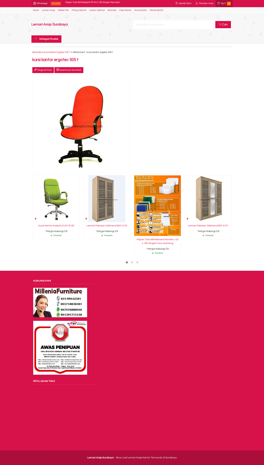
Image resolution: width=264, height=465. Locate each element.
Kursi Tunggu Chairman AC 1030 (82, 3)
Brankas (112, 10)
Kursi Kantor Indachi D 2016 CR (56, 225)
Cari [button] (224, 24)
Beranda (36, 52)
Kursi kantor (140, 10)
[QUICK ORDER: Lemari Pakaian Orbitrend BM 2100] (86, 218)
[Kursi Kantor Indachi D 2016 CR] (56, 198)
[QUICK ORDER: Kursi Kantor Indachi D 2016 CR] (35, 218)
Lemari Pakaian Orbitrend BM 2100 (107, 225)
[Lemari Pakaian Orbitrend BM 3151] (208, 198)
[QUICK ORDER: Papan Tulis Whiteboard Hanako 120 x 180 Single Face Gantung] (137, 232)
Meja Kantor (125, 10)
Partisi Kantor (156, 10)
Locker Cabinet (97, 10)
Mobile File (63, 10)
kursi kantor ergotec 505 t (55, 60)
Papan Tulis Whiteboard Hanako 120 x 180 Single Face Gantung (158, 241)
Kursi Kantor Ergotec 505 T (57, 52)
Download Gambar (70, 70)
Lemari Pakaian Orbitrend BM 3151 (208, 225)
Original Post (44, 70)
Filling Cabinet (79, 10)
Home (36, 10)
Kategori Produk (48, 39)
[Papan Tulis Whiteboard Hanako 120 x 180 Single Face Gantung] (157, 205)
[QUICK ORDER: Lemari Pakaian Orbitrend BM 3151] (187, 218)
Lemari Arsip (48, 10)
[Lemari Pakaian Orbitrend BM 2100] (107, 198)
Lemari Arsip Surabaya (49, 24)
